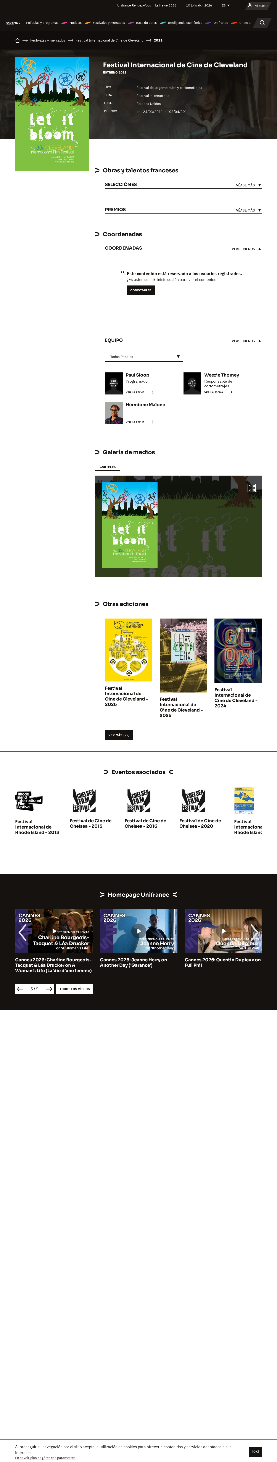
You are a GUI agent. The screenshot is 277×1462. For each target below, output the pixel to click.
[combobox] (144, 357)
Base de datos (146, 23)
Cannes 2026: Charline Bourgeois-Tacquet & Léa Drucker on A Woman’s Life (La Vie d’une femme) (53, 965)
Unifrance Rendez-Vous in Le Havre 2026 (146, 5)
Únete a (245, 23)
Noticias (76, 23)
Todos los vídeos (75, 989)
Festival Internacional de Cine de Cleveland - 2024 (236, 698)
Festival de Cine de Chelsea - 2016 (145, 823)
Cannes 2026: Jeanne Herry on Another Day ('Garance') (133, 962)
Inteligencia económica (185, 23)
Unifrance (221, 23)
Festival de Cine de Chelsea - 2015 (90, 823)
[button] (252, 488)
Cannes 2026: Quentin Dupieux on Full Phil (223, 962)
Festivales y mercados (109, 23)
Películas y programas (42, 23)
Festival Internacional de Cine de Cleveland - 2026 (126, 696)
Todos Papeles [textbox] (121, 356)
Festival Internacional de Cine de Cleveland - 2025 (181, 707)
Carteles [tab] (108, 467)
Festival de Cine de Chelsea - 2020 (200, 823)
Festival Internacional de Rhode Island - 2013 (37, 827)
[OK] (255, 1452)
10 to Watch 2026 (199, 5)
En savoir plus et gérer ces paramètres (45, 1458)
